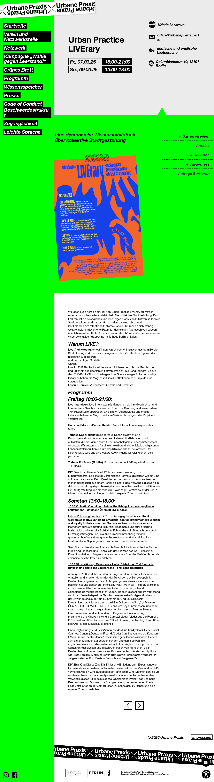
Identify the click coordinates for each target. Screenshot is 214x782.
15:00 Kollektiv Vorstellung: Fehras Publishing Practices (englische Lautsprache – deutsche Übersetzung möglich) (111, 508)
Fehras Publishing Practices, (85, 516)
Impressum (201, 737)
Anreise (203, 145)
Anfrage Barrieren (194, 173)
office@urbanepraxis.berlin (178, 37)
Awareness (200, 164)
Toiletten (202, 154)
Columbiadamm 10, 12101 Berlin (177, 63)
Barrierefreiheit (196, 136)
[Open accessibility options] (206, 774)
